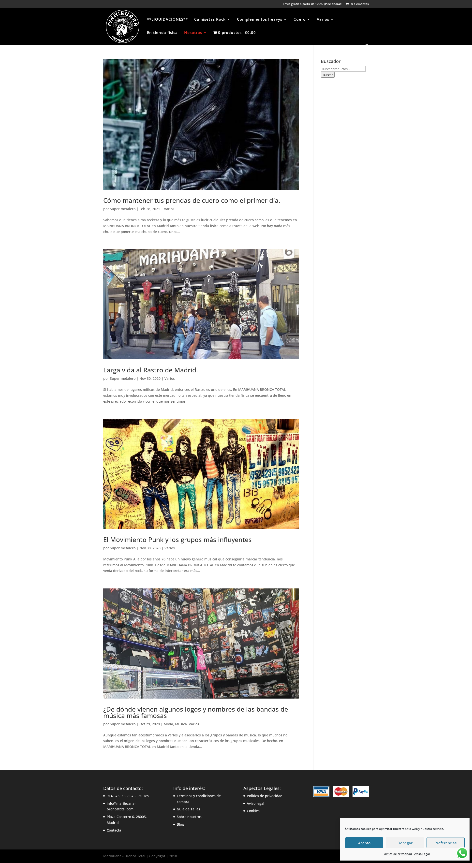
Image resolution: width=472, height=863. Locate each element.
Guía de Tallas (188, 809)
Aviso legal (255, 803)
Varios (323, 19)
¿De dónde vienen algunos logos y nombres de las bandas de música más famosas (195, 712)
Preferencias (446, 842)
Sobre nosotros (189, 816)
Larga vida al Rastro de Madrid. (150, 370)
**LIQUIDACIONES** (167, 19)
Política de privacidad (397, 854)
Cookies (253, 810)
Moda (168, 724)
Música (181, 724)
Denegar (405, 842)
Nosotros (193, 33)
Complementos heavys (259, 19)
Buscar (328, 75)
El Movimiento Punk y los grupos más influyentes (177, 539)
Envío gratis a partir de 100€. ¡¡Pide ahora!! (312, 4)
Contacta (114, 830)
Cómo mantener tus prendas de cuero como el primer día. (191, 200)
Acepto (364, 842)
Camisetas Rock (210, 19)
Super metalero (122, 208)
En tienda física (162, 33)
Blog (180, 824)
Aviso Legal (422, 854)
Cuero (300, 19)
